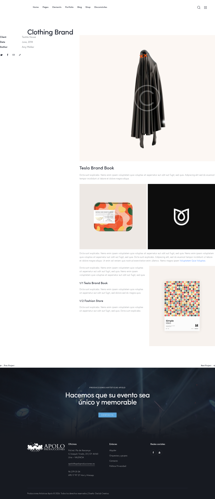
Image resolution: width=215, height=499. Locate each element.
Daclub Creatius (102, 493)
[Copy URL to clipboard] (20, 55)
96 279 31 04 (74, 471)
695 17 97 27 (74, 475)
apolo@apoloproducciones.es (81, 463)
